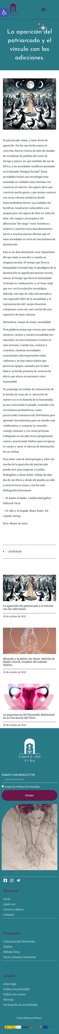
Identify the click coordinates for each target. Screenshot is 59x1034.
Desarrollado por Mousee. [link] (29, 1018)
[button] (43, 9)
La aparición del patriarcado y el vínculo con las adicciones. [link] (28, 607)
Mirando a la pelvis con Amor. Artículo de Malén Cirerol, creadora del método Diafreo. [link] (29, 662)
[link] (4, 12)
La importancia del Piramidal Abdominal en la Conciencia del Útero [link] (29, 716)
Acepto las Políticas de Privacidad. (22, 786)
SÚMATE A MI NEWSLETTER (18, 775)
